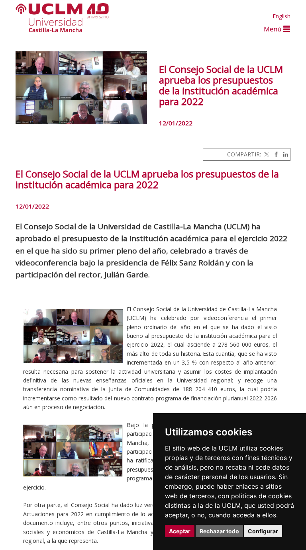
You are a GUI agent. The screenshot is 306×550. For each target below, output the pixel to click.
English (281, 16)
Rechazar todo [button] (219, 531)
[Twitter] (266, 154)
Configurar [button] (263, 531)
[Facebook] (274, 154)
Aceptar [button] (179, 531)
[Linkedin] (283, 154)
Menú (273, 28)
